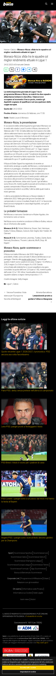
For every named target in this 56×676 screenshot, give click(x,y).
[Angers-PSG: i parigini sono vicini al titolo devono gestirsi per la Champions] (24, 535)
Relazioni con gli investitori (28, 582)
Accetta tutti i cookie (28, 668)
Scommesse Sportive (23, 553)
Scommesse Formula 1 (20, 569)
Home (6, 50)
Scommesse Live (40, 553)
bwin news (24, 599)
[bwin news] (8, 4)
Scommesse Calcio (19, 557)
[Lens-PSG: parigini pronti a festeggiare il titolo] (24, 424)
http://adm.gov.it (42, 643)
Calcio (13, 50)
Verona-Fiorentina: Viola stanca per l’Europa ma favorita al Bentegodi (15, 295)
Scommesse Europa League (19, 565)
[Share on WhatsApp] (6, 70)
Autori (33, 599)
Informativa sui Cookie (22, 593)
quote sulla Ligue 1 (29, 259)
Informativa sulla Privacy (33, 589)
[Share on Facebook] (17, 70)
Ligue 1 (9, 284)
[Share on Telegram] (29, 70)
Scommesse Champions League (27, 561)
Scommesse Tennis (40, 565)
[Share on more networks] (35, 70)
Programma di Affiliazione (31, 578)
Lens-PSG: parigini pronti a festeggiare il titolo (21, 426)
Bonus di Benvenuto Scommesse (28, 573)
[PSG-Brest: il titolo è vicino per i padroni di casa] (24, 460)
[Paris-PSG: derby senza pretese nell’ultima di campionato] (24, 388)
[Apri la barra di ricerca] (46, 4)
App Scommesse (38, 569)
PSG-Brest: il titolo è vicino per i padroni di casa (22, 463)
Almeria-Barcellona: (40, 295)
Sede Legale (38, 593)
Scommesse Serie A (37, 557)
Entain (46, 578)
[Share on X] (12, 70)
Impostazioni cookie (28, 672)
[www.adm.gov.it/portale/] (28, 630)
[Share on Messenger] (23, 70)
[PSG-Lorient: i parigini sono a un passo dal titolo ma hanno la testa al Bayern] (24, 496)
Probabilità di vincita (34, 616)
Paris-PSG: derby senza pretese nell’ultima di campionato (27, 390)
